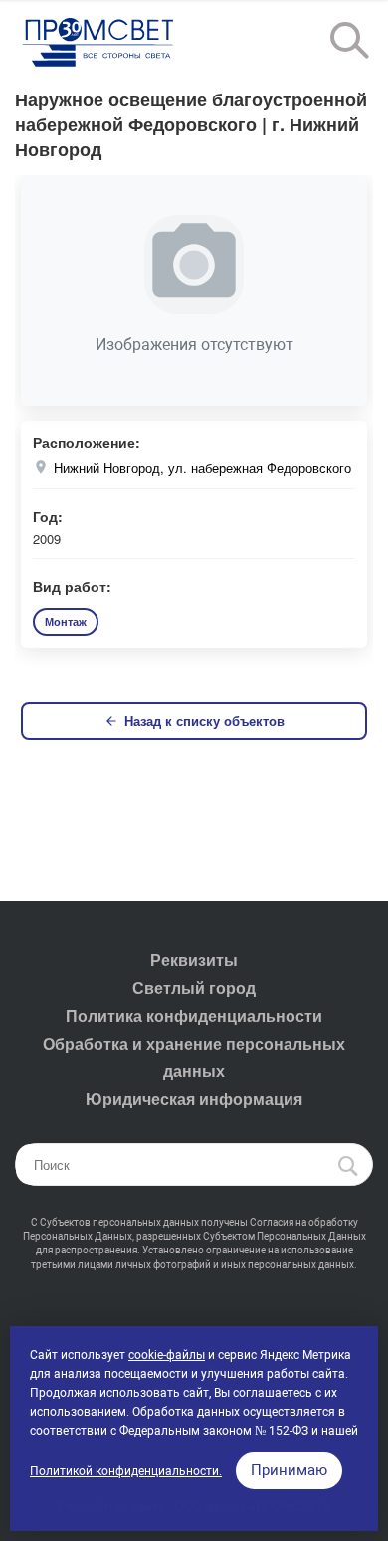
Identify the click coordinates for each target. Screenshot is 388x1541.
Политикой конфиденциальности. (126, 1471)
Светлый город (194, 987)
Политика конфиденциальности (194, 1015)
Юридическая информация (194, 1098)
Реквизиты (194, 959)
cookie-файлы (166, 1355)
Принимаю (289, 1470)
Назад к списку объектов (204, 720)
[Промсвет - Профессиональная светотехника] (99, 44)
